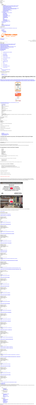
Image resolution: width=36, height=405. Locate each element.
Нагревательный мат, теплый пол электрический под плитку (10, 6)
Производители (2, 50)
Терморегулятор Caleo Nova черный (4, 277)
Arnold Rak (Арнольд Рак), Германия (7, 12)
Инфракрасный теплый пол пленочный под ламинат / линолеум (11, 5)
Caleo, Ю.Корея (5, 13)
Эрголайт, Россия (5, 67)
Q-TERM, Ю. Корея (5, 60)
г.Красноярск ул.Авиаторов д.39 (5, 389)
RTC (3, 18)
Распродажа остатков (5, 10)
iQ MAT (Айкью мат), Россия (6, 15)
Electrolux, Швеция (5, 14)
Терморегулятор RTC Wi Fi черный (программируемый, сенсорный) (9, 260)
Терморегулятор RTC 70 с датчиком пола (5, 215)
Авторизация (4, 31)
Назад (2, 4)
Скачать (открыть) (2, 211)
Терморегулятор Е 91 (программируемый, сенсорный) (7, 233)
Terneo (4, 63)
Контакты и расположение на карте (6, 21)
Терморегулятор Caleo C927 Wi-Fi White (5, 374)
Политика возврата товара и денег (5, 402)
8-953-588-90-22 (2, 39)
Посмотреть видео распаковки (5, 134)
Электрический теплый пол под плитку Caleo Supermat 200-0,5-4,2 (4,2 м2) (10, 384)
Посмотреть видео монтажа (5, 133)
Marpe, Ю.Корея (5, 16)
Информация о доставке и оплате (6, 25)
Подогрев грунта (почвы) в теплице (4, 48)
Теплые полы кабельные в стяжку (4, 45)
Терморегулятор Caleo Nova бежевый (5, 303)
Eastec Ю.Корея (5, 54)
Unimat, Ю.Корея (5, 19)
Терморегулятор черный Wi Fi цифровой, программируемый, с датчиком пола (10, 356)
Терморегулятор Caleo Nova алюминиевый (5, 312)
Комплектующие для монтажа (6, 9)
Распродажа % (4, 22)
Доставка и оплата (5, 401)
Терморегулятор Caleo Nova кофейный (5, 294)
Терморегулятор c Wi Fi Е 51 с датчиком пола (6, 329)
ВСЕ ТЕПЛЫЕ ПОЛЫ (6, 11)
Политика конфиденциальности (5, 399)
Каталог (2, 43)
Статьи (1, 68)
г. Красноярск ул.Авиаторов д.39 (32, 40)
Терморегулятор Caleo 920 (3, 251)
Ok (2, 404)
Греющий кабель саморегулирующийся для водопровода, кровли (8, 46)
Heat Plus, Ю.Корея (5, 56)
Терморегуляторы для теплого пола (7, 7)
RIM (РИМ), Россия (5, 17)
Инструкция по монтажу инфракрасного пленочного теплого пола (6, 395)
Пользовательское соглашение (5, 400)
